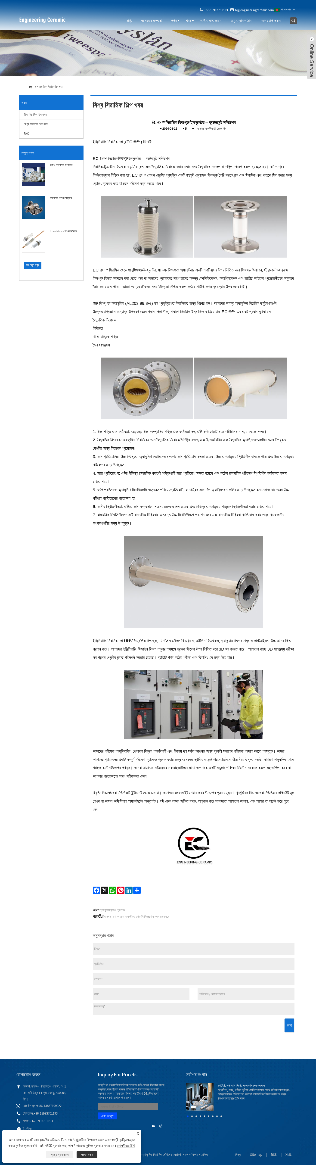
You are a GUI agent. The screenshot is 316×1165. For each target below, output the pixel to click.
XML (288, 1154)
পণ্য (174, 20)
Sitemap (256, 1154)
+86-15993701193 (216, 10)
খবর (188, 20)
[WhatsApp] (112, 890)
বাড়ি (129, 20)
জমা (289, 1025)
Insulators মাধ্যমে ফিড (63, 231)
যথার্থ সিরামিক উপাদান (61, 165)
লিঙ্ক (238, 1154)
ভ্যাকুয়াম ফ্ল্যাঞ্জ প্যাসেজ (112, 910)
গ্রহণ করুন (87, 1155)
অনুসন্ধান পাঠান (241, 20)
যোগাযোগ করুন (271, 20)
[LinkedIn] (129, 890)
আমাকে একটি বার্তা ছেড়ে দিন (211, 128)
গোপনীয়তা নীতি (126, 1145)
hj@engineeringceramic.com (254, 10)
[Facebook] (96, 890)
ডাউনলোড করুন (210, 20)
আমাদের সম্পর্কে (151, 20)
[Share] (137, 890)
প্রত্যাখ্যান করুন (59, 1155)
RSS (274, 1154)
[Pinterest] (120, 890)
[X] (104, 890)
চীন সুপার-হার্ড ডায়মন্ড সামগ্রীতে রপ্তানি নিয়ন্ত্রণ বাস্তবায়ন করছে (135, 916)
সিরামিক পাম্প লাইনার (61, 198)
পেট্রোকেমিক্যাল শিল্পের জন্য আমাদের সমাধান (241, 1085)
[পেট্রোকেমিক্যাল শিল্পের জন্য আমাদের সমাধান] (200, 1096)
